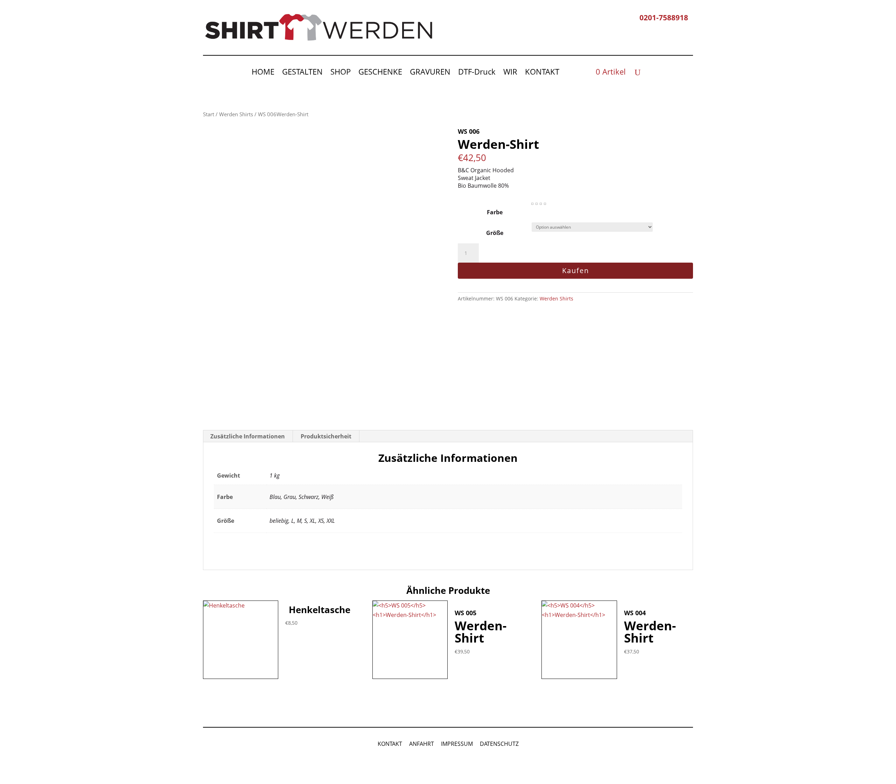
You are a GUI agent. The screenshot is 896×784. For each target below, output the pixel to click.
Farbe (495, 212)
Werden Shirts (236, 114)
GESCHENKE (380, 73)
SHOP (340, 73)
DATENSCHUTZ (499, 744)
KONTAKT (542, 73)
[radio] (532, 203)
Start (208, 114)
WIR (510, 73)
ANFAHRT (421, 744)
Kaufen (575, 270)
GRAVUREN (430, 73)
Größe (494, 233)
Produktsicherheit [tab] (326, 436)
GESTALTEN (302, 73)
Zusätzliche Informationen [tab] (247, 436)
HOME (263, 73)
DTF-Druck (477, 73)
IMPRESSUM (457, 744)
